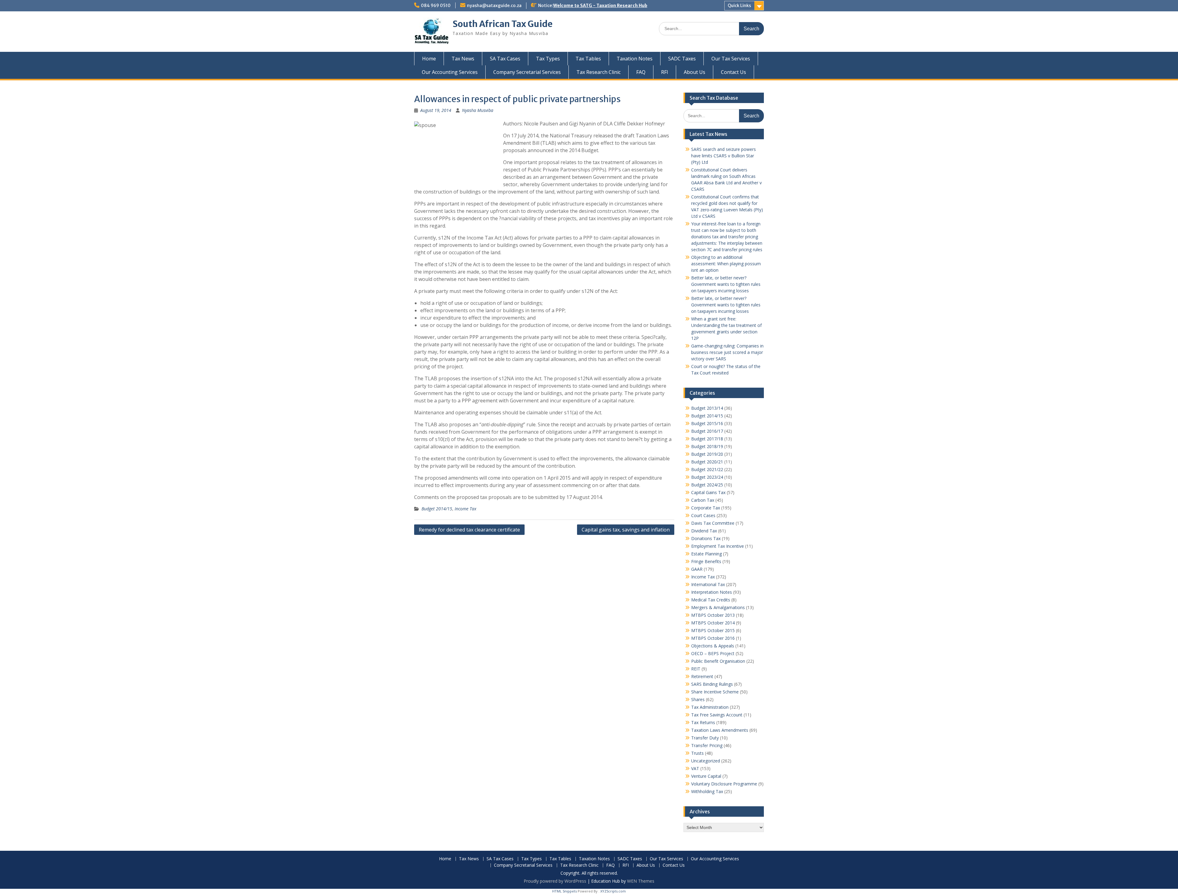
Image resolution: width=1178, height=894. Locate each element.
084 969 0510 (436, 5)
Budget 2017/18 (707, 439)
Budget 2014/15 (437, 509)
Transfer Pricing (706, 745)
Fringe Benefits (706, 561)
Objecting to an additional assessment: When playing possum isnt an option (726, 263)
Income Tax (465, 509)
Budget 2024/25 (707, 485)
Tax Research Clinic (598, 72)
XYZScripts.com (613, 891)
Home (429, 58)
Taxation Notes (635, 58)
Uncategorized (705, 761)
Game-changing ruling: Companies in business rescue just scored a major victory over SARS (727, 352)
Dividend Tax (704, 531)
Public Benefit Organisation (718, 661)
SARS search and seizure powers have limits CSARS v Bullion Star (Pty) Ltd (723, 155)
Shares (698, 699)
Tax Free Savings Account (716, 715)
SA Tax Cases (505, 58)
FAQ (640, 72)
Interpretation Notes (711, 592)
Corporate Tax (705, 508)
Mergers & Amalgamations (718, 607)
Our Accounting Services (450, 72)
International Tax (708, 584)
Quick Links (739, 5)
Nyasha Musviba (477, 110)
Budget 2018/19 (707, 446)
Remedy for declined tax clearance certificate (469, 529)
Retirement (702, 676)
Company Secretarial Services (527, 72)
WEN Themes (640, 881)
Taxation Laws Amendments (719, 730)
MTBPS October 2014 (713, 623)
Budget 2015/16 (707, 423)
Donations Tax (706, 538)
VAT (695, 768)
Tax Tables (588, 58)
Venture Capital (706, 776)
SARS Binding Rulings (712, 684)
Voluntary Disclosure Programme (724, 784)
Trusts (697, 753)
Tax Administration (710, 707)
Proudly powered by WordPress (555, 881)
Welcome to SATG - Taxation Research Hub (600, 5)
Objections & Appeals (712, 646)
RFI (664, 72)
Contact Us (733, 72)
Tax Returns (703, 722)
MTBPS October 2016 (713, 638)
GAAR (697, 569)
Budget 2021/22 (707, 469)
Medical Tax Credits (710, 600)
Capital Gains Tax (708, 492)
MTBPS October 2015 (713, 630)
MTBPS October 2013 (713, 615)
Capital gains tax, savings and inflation (626, 529)
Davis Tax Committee (712, 523)
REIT (695, 669)
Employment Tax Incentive (717, 546)
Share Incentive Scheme (715, 692)
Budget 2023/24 (707, 477)
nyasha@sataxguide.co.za (494, 5)
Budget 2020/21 (707, 462)
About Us (694, 72)
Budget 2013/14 (707, 408)
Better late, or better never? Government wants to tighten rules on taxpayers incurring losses (725, 284)
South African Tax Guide (502, 23)
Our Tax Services (730, 58)
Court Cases (703, 515)
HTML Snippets (564, 891)
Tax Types (548, 58)
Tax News (463, 58)
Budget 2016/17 (707, 431)
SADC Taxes (682, 58)
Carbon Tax (702, 500)
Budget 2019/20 (707, 454)
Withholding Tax (707, 791)
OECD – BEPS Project (712, 653)
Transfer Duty (705, 738)
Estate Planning (706, 554)
